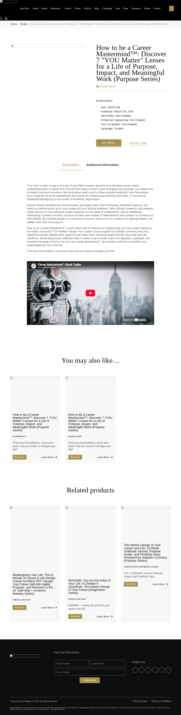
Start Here (24, 8)
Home (14, 24)
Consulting (107, 8)
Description (70, 165)
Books (44, 8)
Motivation (56, 8)
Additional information (102, 165)
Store (117, 8)
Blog (96, 8)
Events (147, 8)
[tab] (70, 166)
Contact (157, 8)
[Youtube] (168, 670)
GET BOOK (109, 142)
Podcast (87, 8)
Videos (78, 8)
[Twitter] (155, 670)
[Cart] (171, 8)
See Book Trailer (138, 142)
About (35, 8)
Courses (67, 8)
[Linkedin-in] (141, 670)
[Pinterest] (161, 670)
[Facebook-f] (135, 670)
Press (125, 8)
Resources (136, 8)
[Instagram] (148, 670)
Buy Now (19, 457)
